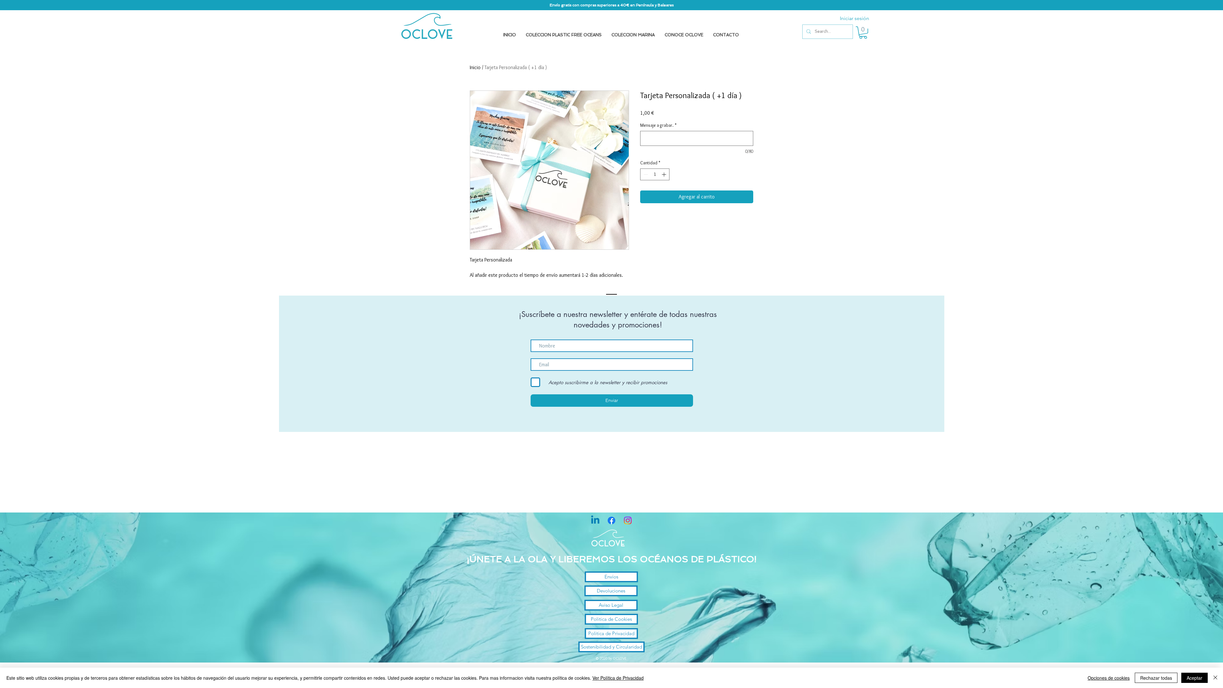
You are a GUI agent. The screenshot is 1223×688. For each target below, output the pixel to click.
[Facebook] (611, 520)
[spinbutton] (655, 174)
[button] (863, 32)
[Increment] (665, 174)
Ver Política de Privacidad (618, 678)
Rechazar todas (1156, 678)
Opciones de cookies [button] (1109, 678)
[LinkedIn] (595, 520)
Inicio (475, 67)
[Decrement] (645, 174)
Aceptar (1194, 678)
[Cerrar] (1215, 678)
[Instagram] (628, 520)
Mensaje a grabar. (658, 125)
